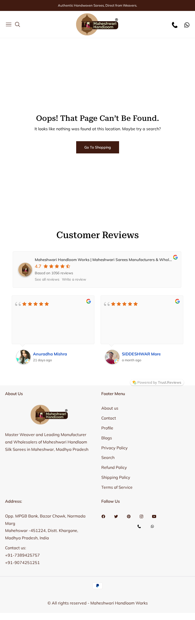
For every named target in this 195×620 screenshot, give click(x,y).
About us (109, 408)
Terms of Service (117, 487)
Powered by (159, 382)
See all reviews (47, 279)
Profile (107, 427)
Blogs (106, 437)
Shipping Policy (115, 477)
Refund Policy (114, 467)
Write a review (74, 279)
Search (108, 457)
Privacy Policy (114, 447)
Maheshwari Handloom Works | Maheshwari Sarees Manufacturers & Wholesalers (108, 259)
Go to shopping (97, 147)
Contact (108, 418)
